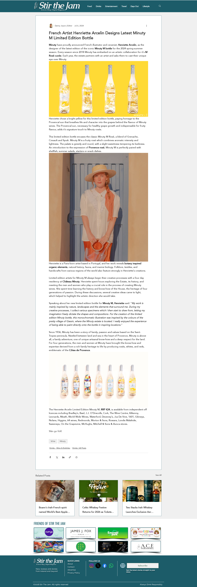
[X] (98, 565)
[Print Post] (76, 457)
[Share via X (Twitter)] (56, 457)
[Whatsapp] (111, 565)
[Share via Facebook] (50, 457)
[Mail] (122, 565)
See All (158, 475)
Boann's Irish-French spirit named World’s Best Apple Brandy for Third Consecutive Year (54, 509)
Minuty (63, 441)
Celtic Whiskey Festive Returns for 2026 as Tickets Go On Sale (96, 509)
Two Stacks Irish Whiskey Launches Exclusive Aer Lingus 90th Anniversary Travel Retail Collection (139, 509)
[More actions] (146, 25)
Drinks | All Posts (79, 448)
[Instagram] (91, 565)
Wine (53, 441)
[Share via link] (70, 457)
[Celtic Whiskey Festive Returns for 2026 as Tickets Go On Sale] (98, 491)
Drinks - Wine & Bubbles (59, 448)
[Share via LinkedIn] (63, 457)
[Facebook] (104, 565)
